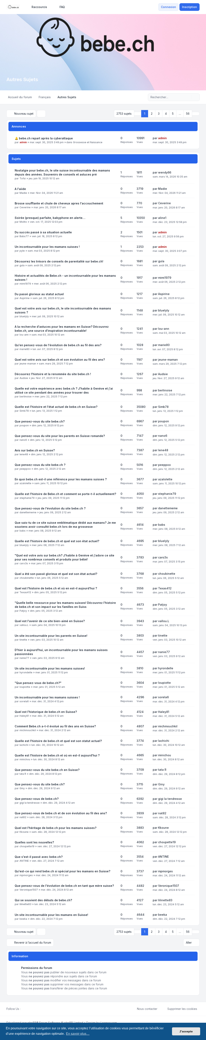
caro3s (24, 563)
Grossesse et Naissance (87, 142)
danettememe (28, 512)
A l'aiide (20, 189)
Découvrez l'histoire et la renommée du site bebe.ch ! (53, 374)
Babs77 (24, 236)
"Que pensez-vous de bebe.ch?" (38, 683)
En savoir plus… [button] (78, 1033)
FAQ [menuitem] (62, 7)
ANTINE (24, 860)
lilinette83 (25, 904)
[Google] (32, 1009)
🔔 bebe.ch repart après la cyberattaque (44, 138)
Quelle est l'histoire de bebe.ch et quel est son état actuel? (57, 541)
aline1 (162, 217)
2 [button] (151, 113)
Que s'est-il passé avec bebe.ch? (39, 856)
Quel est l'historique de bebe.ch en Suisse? (46, 711)
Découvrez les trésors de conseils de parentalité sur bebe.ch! (59, 261)
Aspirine (25, 298)
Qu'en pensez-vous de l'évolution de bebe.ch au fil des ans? (58, 345)
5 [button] (173, 113)
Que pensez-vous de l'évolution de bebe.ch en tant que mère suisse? (64, 885)
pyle (22, 250)
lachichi (24, 744)
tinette (23, 639)
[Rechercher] (188, 97)
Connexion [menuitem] (168, 7)
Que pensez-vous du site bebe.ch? (40, 421)
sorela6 (24, 701)
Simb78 (24, 410)
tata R (23, 773)
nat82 (23, 817)
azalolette (25, 483)
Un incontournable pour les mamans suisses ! (47, 246)
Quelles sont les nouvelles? (34, 842)
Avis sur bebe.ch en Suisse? (35, 450)
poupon (24, 425)
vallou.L (24, 625)
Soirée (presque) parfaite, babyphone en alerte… (50, 217)
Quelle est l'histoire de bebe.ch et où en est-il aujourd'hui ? (57, 755)
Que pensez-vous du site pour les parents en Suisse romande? (60, 436)
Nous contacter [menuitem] (147, 1008)
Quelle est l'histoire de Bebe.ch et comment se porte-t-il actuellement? (65, 494)
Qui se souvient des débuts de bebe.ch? (43, 900)
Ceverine (25, 207)
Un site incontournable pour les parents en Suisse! (51, 635)
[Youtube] (29, 1009)
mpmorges (26, 875)
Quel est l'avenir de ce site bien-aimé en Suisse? (50, 621)
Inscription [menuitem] (189, 7)
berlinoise (26, 396)
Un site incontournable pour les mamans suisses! (50, 668)
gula (22, 265)
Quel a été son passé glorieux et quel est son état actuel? (56, 574)
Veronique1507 (29, 889)
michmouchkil (28, 730)
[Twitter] (26, 1009)
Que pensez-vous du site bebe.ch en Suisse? (47, 770)
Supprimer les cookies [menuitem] (182, 1008)
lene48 (24, 454)
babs (23, 530)
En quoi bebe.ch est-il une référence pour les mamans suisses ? (61, 479)
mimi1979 (25, 283)
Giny (22, 788)
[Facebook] (23, 1009)
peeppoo (25, 468)
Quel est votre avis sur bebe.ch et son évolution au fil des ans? (60, 359)
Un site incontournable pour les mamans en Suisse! (51, 915)
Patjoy (23, 610)
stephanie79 (27, 497)
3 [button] (159, 113)
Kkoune (24, 831)
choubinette (27, 577)
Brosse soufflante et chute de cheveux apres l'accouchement (59, 203)
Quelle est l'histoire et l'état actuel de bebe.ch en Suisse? (56, 406)
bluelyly (24, 316)
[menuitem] (37, 7)
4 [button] (166, 113)
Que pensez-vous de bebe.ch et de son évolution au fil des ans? (61, 813)
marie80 (25, 349)
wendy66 (164, 172)
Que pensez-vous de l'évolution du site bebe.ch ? (50, 508)
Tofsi (23, 178)
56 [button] (188, 113)
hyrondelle (26, 672)
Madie (23, 192)
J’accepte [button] (186, 1031)
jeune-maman (28, 363)
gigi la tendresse (30, 802)
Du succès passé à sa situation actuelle (43, 232)
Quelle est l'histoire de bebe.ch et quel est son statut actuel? (58, 741)
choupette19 (27, 846)
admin (23, 142)
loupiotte (25, 686)
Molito (23, 221)
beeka (23, 918)
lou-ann (24, 334)
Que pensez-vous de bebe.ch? (37, 798)
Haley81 (24, 715)
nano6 (23, 439)
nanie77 (24, 657)
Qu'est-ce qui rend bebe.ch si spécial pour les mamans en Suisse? (62, 871)
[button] (196, 113)
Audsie (24, 378)
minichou (25, 759)
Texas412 (25, 592)
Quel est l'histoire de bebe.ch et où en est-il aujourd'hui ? (56, 588)
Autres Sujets (22, 79)
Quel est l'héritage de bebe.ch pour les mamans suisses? (55, 828)
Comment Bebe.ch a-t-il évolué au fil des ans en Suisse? (55, 726)
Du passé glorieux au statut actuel (39, 294)
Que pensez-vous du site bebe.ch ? (40, 464)
